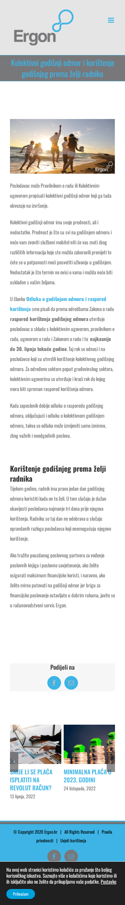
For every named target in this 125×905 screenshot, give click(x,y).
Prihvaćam (20, 894)
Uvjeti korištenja (74, 844)
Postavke (108, 882)
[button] (14, 764)
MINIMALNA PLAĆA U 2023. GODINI (32, 775)
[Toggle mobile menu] (111, 20)
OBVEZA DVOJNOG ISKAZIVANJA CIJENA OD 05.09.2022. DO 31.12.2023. (85, 783)
